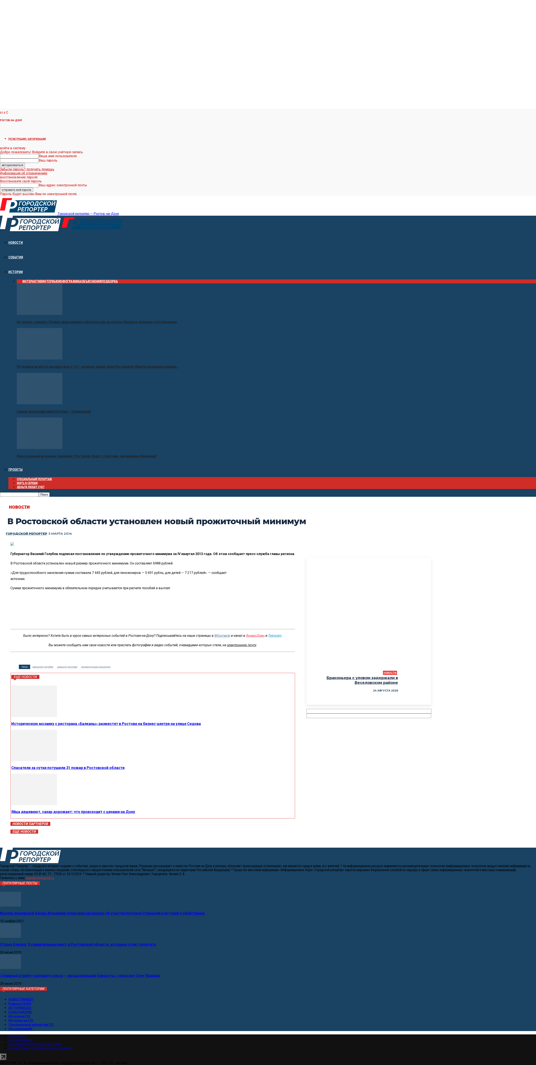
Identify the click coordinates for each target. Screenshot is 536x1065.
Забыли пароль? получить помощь (27, 169)
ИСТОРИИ (15, 272)
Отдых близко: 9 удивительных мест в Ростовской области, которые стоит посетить (78, 944)
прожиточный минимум (95, 666)
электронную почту (241, 645)
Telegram (275, 636)
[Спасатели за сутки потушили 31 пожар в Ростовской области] (34, 760)
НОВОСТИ (15, 243)
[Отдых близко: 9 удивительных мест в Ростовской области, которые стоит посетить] (10, 937)
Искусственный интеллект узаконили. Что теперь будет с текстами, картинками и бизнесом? (87, 456)
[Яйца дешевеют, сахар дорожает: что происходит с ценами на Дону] (34, 804)
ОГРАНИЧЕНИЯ (20, 1040)
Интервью (50, 281)
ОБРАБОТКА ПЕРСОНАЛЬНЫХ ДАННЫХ (40, 1048)
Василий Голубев (42, 666)
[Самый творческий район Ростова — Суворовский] (39, 403)
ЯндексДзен (255, 636)
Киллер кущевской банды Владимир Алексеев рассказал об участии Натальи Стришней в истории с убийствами (102, 913)
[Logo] (31, 230)
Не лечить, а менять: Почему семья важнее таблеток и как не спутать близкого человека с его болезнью (97, 322)
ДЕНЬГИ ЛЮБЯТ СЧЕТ (31, 487)
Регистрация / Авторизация (27, 138)
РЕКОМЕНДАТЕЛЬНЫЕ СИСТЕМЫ (35, 1044)
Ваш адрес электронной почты (63, 185)
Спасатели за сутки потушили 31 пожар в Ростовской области (68, 767)
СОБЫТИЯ (15, 257)
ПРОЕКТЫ (15, 470)
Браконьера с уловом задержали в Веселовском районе (362, 680)
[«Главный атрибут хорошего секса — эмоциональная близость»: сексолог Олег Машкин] (10, 968)
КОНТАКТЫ (17, 1036)
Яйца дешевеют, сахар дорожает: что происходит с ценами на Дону (73, 811)
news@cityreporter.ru (40, 878)
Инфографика (69, 281)
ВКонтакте (222, 636)
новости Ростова (67, 666)
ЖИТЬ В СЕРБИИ (27, 483)
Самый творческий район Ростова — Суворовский (54, 412)
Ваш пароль (48, 160)
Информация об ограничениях (23, 173)
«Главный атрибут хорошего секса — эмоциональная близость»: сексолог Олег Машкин (80, 975)
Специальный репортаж (34, 479)
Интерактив (32, 281)
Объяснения (91, 281)
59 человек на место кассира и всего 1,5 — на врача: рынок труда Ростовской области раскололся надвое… (97, 367)
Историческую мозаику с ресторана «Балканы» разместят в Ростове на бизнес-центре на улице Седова (106, 723)
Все (19, 281)
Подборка (109, 281)
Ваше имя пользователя (58, 156)
